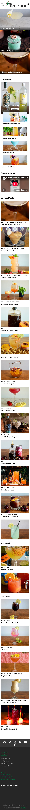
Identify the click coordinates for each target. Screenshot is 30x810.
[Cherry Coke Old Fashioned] (15, 503)
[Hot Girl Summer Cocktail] (15, 609)
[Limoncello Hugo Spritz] (15, 98)
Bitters (8, 514)
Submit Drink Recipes (8, 779)
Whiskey (14, 487)
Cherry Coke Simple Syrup (9, 463)
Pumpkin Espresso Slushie (9, 251)
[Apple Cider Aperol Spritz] (15, 290)
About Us (4, 755)
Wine (13, 381)
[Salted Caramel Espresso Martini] (15, 63)
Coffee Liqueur (11, 222)
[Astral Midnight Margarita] (15, 423)
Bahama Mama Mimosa (9, 138)
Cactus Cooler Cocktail (8, 410)
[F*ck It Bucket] (15, 583)
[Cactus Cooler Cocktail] (15, 397)
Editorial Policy (6, 774)
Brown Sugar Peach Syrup (9, 330)
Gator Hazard (5, 543)
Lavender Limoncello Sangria (11, 123)
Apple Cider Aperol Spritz (9, 304)
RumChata (15, 248)
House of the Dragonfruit (9, 729)
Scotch (8, 487)
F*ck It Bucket (5, 596)
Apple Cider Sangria (7, 384)
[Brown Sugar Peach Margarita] (15, 344)
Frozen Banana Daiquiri (8, 702)
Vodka (25, 222)
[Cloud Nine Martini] (15, 146)
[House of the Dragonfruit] (15, 715)
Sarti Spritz (4, 649)
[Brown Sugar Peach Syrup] (15, 317)
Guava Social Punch (7, 490)
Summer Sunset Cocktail (9, 277)
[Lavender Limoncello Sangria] (15, 117)
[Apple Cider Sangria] (15, 370)
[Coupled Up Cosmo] (15, 662)
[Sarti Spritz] (15, 636)
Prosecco (9, 647)
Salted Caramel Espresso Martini (11, 224)
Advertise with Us (7, 777)
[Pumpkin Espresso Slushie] (15, 237)
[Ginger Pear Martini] (15, 19)
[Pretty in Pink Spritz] (15, 160)
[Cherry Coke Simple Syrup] (15, 450)
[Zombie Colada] (15, 41)
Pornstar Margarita (7, 570)
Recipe (3, 222)
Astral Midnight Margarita (9, 437)
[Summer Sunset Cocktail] (15, 264)
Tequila (8, 355)
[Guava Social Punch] (15, 476)
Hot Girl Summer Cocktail (9, 623)
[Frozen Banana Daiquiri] (15, 689)
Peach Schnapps (17, 275)
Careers (3, 772)
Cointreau (9, 673)
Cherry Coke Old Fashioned (9, 516)
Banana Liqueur (11, 700)
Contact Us (4, 752)
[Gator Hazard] (15, 529)
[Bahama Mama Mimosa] (15, 131)
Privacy (23, 808)
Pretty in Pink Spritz (9, 167)
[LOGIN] (28, 4)
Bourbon (15, 514)
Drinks (19, 222)
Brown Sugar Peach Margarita (10, 357)
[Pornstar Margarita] (15, 556)
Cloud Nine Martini (8, 152)
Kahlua (8, 248)
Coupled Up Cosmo (7, 676)
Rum (7, 594)
